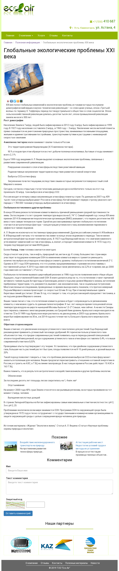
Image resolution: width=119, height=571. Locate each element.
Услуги (41, 35)
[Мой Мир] (21, 100)
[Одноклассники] (18, 100)
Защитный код (14, 499)
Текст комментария (17, 478)
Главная (10, 35)
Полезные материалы (76, 563)
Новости (95, 563)
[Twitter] (14, 100)
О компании (32, 563)
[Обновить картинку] (15, 505)
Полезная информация (27, 42)
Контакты (67, 35)
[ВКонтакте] (11, 100)
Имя (8, 466)
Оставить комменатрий (18, 513)
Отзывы (53, 35)
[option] (21, 545)
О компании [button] (25, 35)
